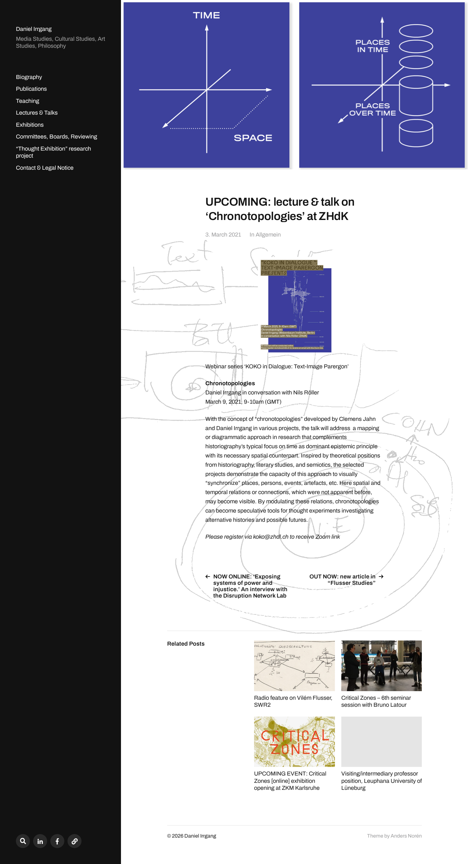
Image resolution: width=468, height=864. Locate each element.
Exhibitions (30, 125)
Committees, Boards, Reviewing (56, 136)
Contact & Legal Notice (45, 168)
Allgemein (268, 234)
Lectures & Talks (37, 113)
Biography (29, 77)
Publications (31, 89)
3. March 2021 (223, 234)
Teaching (27, 101)
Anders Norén (406, 836)
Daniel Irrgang (34, 29)
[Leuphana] (74, 841)
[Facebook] (57, 841)
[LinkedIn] (40, 841)
